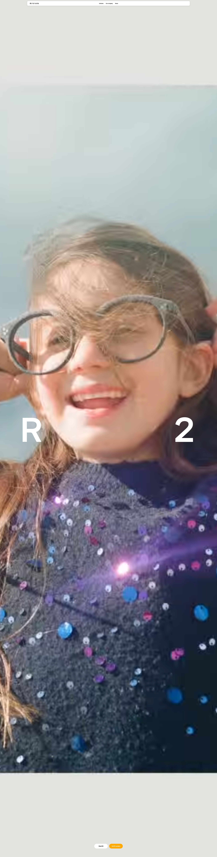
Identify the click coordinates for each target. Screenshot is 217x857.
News (116, 3)
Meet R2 (101, 846)
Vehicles (101, 3)
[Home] (34, 3)
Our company (109, 3)
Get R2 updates (116, 846)
